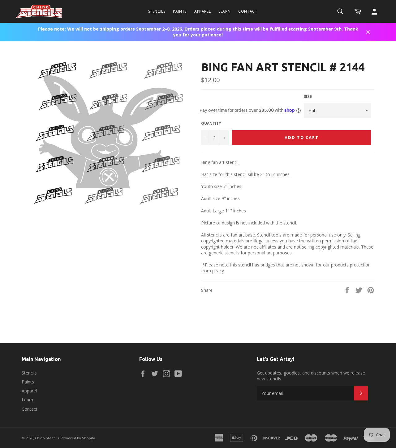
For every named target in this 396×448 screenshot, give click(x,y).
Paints (180, 11)
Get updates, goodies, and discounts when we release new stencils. (311, 376)
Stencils (157, 11)
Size (308, 96)
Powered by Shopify (78, 438)
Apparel (202, 11)
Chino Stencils (47, 438)
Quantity (211, 123)
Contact (247, 11)
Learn (224, 11)
